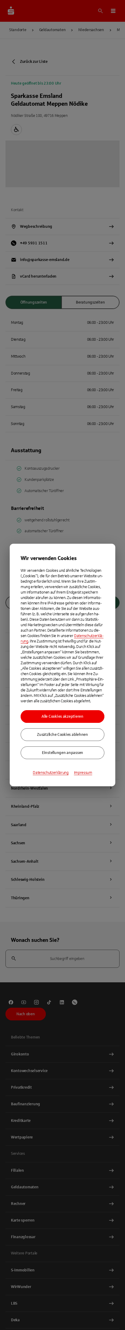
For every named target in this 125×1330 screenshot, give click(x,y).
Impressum (83, 773)
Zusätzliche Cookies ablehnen (62, 735)
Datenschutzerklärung (51, 773)
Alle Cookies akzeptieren (62, 716)
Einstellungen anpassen (62, 753)
